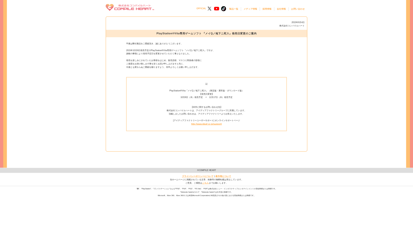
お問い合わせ (298, 9)
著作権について (223, 176)
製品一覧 (233, 9)
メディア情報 (250, 9)
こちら (205, 183)
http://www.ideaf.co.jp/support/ (206, 124)
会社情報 (281, 9)
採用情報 (267, 9)
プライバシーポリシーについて (198, 176)
